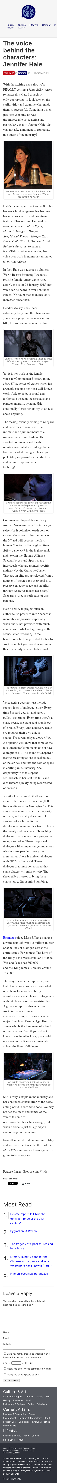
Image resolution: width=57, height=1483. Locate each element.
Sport (47, 1418)
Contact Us (27, 1450)
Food (26, 1435)
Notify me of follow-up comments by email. (29, 1368)
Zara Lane (9, 73)
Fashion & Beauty (12, 1435)
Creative (29, 1396)
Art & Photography (12, 1396)
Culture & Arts (15, 1391)
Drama (39, 1396)
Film (48, 1396)
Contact (46, 25)
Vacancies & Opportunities (23, 1448)
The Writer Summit (11, 1453)
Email (6, 1338)
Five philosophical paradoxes (29, 1273)
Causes (32, 1414)
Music (29, 1400)
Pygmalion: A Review (23, 1231)
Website (7, 1344)
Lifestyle (11, 1430)
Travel (21, 1439)
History (6, 1400)
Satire (31, 1404)
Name (6, 1332)
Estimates (9, 937)
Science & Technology (30, 1418)
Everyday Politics (41, 1422)
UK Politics (24, 1422)
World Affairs (9, 1425)
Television (42, 1404)
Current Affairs (16, 1409)
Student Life (9, 1422)
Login (5, 1448)
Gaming (22, 73)
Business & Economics (14, 1414)
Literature (18, 1400)
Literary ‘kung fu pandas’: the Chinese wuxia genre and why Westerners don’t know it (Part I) (31, 1261)
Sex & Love (9, 1439)
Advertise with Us (11, 1450)
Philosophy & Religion (14, 1404)
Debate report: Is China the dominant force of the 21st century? (27, 1218)
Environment (9, 1418)
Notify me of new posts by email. (24, 1374)
